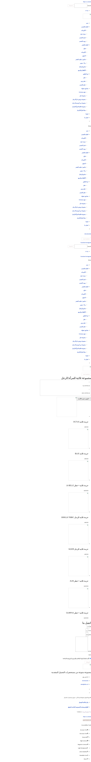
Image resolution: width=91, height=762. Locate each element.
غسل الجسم (82, 37)
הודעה (89, 651)
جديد (87, 23)
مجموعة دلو (83, 96)
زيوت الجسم (82, 41)
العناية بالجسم (84, 27)
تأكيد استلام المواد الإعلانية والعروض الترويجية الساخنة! (76, 658)
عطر (84, 77)
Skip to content (87, 716)
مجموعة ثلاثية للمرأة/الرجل (79, 106)
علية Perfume (82, 92)
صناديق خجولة (84, 88)
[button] (45, 126)
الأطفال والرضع (82, 70)
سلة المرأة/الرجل (81, 110)
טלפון (89, 634)
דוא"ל (89, 630)
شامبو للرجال (82, 66)
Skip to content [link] (87, 2)
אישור (89, 655)
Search (89, 5)
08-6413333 (87, 234)
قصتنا (87, 114)
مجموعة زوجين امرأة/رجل (79, 99)
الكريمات (83, 30)
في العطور (85, 74)
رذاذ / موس (83, 63)
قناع (85, 48)
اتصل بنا (86, 117)
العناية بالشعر (85, 45)
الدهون (84, 56)
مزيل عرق (83, 34)
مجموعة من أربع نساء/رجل (79, 103)
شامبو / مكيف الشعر (81, 59)
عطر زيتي (83, 81)
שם (90, 626)
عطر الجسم (83, 85)
